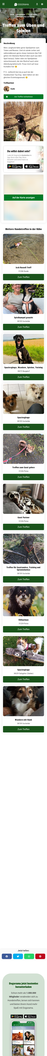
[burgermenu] (3, 4)
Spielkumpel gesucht (23, 317)
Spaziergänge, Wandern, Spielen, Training (23, 367)
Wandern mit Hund (23, 719)
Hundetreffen (20, 14)
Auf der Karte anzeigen (23, 197)
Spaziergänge (23, 417)
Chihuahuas (23, 620)
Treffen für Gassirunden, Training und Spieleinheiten (23, 568)
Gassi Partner (24, 517)
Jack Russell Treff (23, 267)
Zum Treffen (24, 277)
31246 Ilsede (32, 14)
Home (12, 14)
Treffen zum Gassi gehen (23, 467)
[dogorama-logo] (21, 4)
